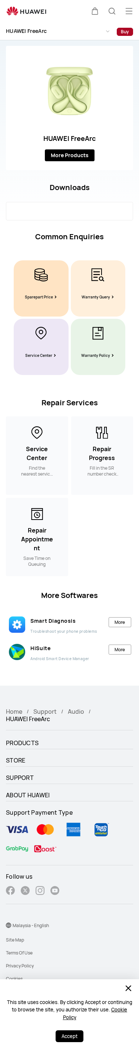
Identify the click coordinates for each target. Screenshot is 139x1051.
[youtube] (54, 891)
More (120, 622)
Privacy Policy (20, 966)
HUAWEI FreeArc (26, 30)
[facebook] (10, 891)
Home (14, 711)
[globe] (8, 925)
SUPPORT (20, 777)
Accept (69, 1036)
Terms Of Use (19, 953)
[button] (95, 11)
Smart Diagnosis (53, 620)
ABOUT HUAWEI (28, 795)
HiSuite (40, 648)
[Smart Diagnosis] (17, 624)
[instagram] (40, 891)
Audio (76, 711)
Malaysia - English (31, 925)
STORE (16, 760)
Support (45, 711)
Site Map (15, 940)
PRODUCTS (22, 743)
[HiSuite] (17, 652)
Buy (125, 31)
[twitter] (25, 891)
